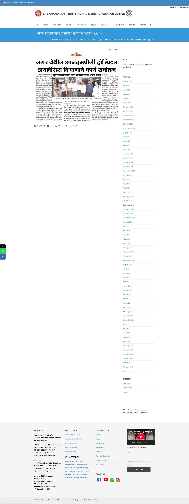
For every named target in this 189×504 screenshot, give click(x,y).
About (45, 25)
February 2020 (128, 311)
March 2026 (127, 103)
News (108, 39)
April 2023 (126, 239)
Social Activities (118, 25)
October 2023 (128, 213)
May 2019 (126, 333)
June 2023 (126, 230)
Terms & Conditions (103, 456)
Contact (142, 25)
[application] (141, 437)
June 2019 (126, 329)
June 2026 (126, 90)
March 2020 (127, 307)
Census (93, 25)
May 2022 (126, 277)
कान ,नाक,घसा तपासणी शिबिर (73, 439)
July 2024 (126, 179)
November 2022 (128, 252)
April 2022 (126, 282)
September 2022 (129, 260)
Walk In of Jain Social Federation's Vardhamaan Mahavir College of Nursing (76, 465)
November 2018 (128, 350)
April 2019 (126, 337)
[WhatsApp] (3, 251)
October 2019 (128, 316)
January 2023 (127, 248)
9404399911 (31, 2)
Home (36, 25)
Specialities (57, 25)
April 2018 (126, 363)
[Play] (130, 442)
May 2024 (126, 184)
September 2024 (129, 171)
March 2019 (127, 341)
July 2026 (126, 86)
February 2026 (128, 107)
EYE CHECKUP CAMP (72, 435)
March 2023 (127, 243)
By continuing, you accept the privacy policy (140, 463)
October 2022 (128, 256)
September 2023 (129, 218)
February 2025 (128, 154)
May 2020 (126, 303)
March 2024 (127, 192)
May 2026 (126, 94)
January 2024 (127, 201)
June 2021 (126, 294)
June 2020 (126, 299)
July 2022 (126, 269)
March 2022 (127, 286)
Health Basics (128, 388)
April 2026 (126, 98)
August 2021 (127, 290)
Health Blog (100, 447)
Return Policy (100, 464)
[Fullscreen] (152, 442)
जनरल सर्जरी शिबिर (70, 452)
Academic (104, 25)
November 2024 (128, 162)
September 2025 (129, 128)
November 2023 (128, 209)
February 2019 (128, 346)
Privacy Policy (101, 460)
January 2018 (127, 371)
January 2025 (127, 158)
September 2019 (129, 320)
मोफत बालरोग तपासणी (71, 447)
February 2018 (128, 367)
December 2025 (128, 115)
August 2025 (127, 132)
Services (68, 25)
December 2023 (128, 205)
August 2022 (127, 265)
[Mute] (148, 442)
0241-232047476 (19, 2)
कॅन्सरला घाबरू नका (70, 443)
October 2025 (128, 124)
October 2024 (128, 167)
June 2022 (126, 273)
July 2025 (126, 137)
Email (128, 452)
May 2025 (126, 145)
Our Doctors (81, 25)
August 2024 (127, 175)
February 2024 (128, 196)
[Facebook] (3, 257)
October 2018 (128, 354)
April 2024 (126, 188)
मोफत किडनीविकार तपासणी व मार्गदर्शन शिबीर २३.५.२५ (81, 39)
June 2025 (126, 141)
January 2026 (127, 111)
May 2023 (126, 235)
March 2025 (127, 150)
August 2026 (127, 81)
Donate (132, 25)
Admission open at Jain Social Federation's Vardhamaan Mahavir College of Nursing (77, 474)
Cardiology (126, 383)
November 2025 (128, 120)
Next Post (112, 50)
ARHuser (61, 126)
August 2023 (127, 222)
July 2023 (126, 226)
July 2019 (126, 324)
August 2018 (127, 358)
